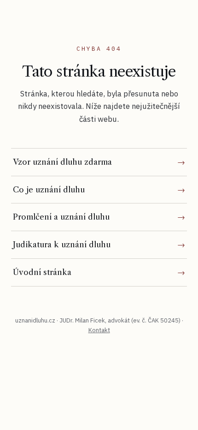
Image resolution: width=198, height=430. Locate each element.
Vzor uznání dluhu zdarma (62, 162)
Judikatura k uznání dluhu (62, 244)
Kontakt (99, 330)
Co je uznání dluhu (49, 189)
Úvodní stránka (42, 272)
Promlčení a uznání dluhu (61, 216)
